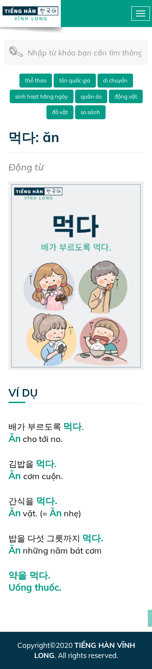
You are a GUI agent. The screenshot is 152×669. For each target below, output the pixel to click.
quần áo (91, 96)
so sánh (90, 112)
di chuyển (115, 80)
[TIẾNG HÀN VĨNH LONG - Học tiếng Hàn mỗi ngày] (31, 9)
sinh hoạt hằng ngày (41, 96)
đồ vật (60, 112)
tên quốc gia (74, 80)
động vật (125, 96)
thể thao (35, 80)
